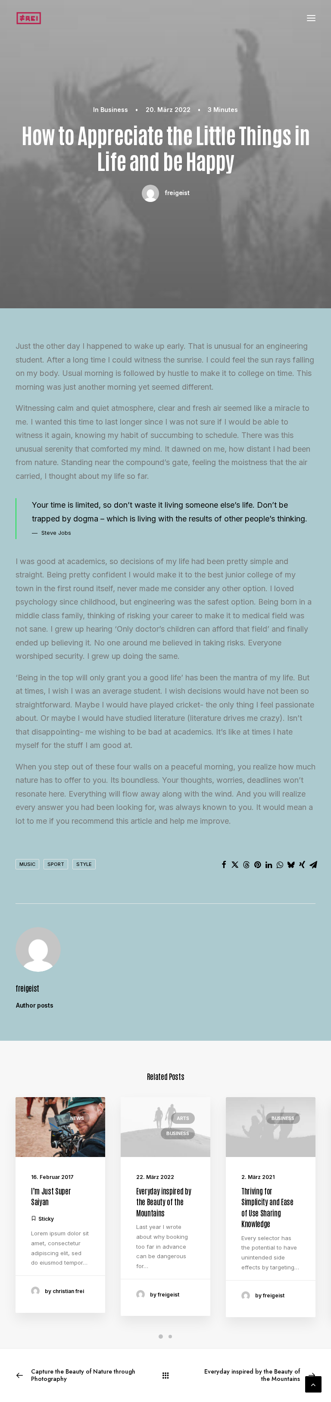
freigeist (177, 192)
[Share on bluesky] (291, 864)
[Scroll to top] (313, 1383)
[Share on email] (313, 864)
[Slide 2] (170, 1336)
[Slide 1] (161, 1336)
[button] (311, 18)
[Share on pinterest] (257, 864)
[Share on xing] (302, 864)
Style (84, 864)
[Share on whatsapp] (280, 864)
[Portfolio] (29, 18)
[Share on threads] (246, 864)
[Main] (165, 1375)
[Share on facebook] (224, 864)
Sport (55, 864)
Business (114, 109)
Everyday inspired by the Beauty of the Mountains (163, 1201)
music (27, 864)
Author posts (34, 1005)
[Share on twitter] (235, 864)
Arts (183, 1118)
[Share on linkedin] (268, 864)
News (77, 1118)
